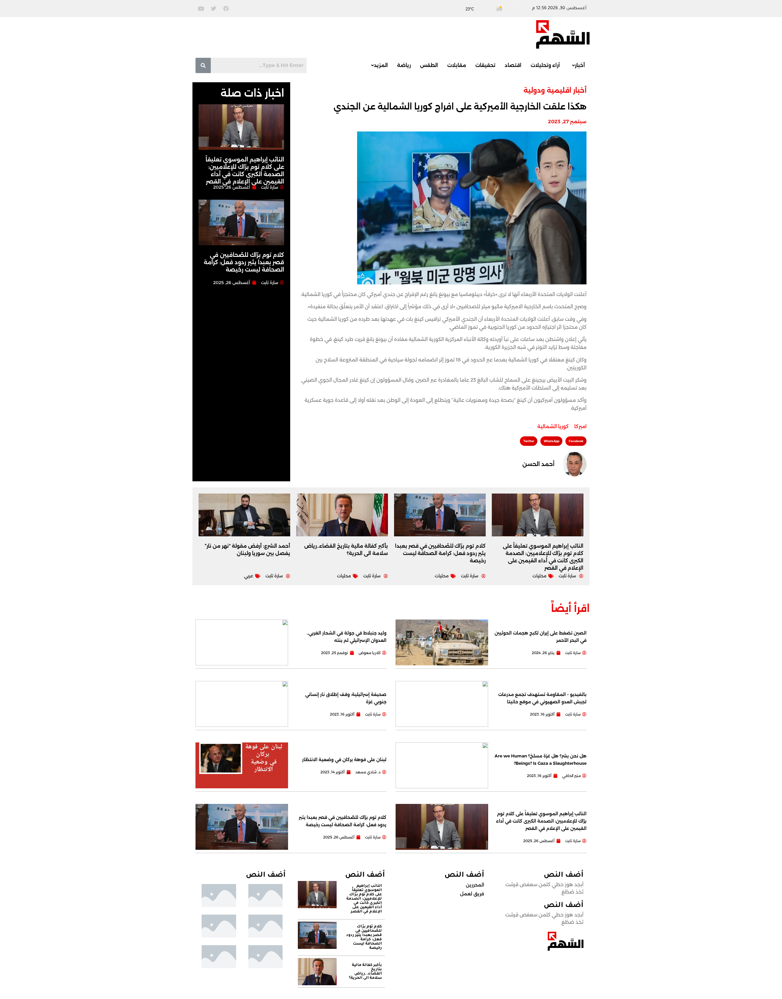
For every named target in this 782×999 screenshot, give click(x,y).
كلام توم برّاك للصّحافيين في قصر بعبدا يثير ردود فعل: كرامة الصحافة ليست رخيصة (244, 262)
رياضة (404, 65)
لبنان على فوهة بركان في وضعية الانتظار (344, 759)
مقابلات (456, 65)
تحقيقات (485, 65)
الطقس (429, 65)
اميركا (580, 426)
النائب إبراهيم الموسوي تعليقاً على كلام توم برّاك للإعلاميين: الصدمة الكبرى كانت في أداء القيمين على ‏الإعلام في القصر (541, 821)
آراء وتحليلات (545, 65)
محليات (539, 576)
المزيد (381, 65)
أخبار (580, 65)
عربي (248, 576)
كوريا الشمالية (553, 426)
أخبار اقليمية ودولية (555, 90)
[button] (577, 65)
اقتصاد (513, 65)
